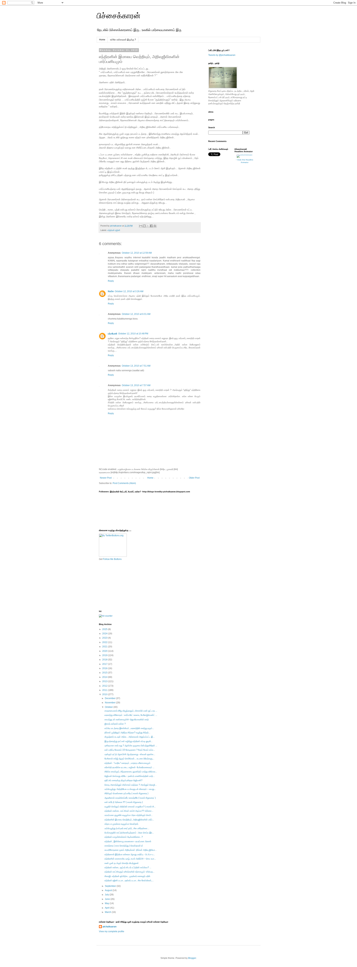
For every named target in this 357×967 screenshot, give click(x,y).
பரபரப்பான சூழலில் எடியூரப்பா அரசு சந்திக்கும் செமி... (128, 815)
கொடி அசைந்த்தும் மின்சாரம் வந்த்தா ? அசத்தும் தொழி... (130, 785)
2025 (105, 629)
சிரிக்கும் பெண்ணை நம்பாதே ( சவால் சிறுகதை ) (126, 793)
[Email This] (141, 226)
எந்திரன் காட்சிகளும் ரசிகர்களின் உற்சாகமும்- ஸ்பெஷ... (129, 871)
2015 (105, 672)
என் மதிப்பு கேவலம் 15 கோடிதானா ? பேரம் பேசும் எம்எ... (129, 750)
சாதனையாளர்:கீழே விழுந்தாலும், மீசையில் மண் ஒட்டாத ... (130, 710)
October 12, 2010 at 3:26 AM (129, 291)
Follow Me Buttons (112, 559)
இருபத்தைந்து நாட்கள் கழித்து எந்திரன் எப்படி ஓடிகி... (128, 741)
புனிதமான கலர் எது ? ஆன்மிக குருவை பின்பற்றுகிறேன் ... (130, 745)
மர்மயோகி (112, 333)
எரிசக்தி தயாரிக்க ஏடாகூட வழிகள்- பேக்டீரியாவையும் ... (129, 767)
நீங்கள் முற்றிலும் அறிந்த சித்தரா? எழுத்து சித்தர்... (127, 732)
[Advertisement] (117, 585)
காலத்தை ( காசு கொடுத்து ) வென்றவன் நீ (123, 845)
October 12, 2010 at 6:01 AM (136, 314)
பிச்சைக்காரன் (118, 16)
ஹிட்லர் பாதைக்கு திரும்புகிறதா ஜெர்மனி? (123, 780)
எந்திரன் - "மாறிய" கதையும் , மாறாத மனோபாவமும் (127, 763)
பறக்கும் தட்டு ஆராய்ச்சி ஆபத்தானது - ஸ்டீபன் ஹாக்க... (129, 754)
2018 (105, 659)
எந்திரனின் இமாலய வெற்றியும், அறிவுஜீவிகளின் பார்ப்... (129, 819)
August (108, 890)
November (110, 702)
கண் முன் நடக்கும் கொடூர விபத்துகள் (121, 863)
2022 (105, 642)
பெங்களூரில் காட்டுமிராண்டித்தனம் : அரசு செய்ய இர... (129, 832)
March (108, 912)
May (107, 903)
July (107, 894)
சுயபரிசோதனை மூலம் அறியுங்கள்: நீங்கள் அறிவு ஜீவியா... (130, 850)
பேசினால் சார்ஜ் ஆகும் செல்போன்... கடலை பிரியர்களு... (129, 758)
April (107, 908)
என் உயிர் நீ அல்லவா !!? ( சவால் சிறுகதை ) (123, 802)
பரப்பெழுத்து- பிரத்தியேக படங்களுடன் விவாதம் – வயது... (130, 789)
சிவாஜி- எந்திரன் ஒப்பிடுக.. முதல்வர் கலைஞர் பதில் (127, 876)
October (109, 707)
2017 (105, 664)
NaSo (111, 291)
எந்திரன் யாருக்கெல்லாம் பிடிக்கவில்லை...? (123, 837)
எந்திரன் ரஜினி (113, 230)
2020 (105, 651)
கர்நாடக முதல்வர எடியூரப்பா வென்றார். (121, 824)
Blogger (192, 958)
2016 (105, 668)
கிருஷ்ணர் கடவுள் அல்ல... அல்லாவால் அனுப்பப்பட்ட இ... (129, 737)
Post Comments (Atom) (124, 483)
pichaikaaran (109, 926)
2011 (105, 690)
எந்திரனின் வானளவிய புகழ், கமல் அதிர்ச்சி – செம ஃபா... (130, 858)
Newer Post (106, 478)
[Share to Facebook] (151, 226)
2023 (105, 638)
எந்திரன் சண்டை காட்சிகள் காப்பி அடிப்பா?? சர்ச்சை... (128, 811)
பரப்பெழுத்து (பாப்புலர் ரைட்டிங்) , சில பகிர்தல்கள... (126, 828)
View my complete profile (111, 931)
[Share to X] (148, 226)
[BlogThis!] (144, 226)
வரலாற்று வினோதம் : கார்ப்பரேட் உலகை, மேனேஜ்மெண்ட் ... (130, 715)
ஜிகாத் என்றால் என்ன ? (115, 724)
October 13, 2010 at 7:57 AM (136, 385)
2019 (105, 655)
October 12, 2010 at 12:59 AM (137, 253)
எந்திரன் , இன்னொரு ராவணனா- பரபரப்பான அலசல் (127, 841)
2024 (105, 633)
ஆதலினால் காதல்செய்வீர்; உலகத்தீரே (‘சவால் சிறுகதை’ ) (130, 798)
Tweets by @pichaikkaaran (221, 55)
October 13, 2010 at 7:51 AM (136, 366)
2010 (105, 694)
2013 (105, 681)
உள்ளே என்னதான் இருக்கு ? (123, 39)
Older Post (194, 478)
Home (102, 39)
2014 (105, 677)
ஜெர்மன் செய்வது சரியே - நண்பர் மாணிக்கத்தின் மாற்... (129, 776)
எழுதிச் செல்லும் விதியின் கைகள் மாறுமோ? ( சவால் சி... (130, 806)
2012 (105, 686)
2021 (105, 646)
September (111, 886)
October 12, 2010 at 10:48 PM (133, 333)
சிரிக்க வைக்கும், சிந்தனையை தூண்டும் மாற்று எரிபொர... (130, 771)
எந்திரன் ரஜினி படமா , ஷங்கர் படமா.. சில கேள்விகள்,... (129, 880)
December (110, 698)
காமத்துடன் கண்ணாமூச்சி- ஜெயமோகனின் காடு (126, 719)
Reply (111, 281)
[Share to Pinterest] (155, 226)
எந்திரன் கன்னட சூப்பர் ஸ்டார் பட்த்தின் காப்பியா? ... (127, 867)
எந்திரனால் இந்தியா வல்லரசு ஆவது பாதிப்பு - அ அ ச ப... (129, 854)
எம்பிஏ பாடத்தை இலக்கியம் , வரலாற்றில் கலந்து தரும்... (129, 728)
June (107, 899)
